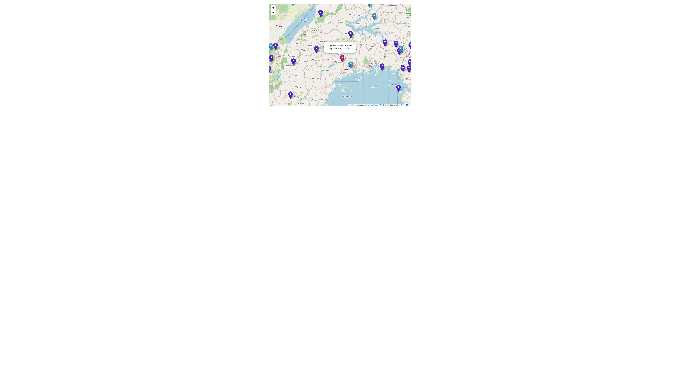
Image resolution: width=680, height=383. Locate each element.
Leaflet (352, 105)
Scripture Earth (377, 105)
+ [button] (273, 7)
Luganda (347, 48)
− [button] (273, 12)
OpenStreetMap (403, 105)
